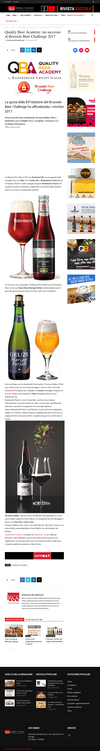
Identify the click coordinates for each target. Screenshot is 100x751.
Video (63, 15)
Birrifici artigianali (75, 15)
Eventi (13, 27)
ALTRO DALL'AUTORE (34, 620)
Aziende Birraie (10, 636)
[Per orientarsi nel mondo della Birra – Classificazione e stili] (41, 704)
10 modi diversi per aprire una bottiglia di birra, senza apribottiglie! (55, 683)
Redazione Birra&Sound (15, 40)
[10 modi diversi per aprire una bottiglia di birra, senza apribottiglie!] (41, 683)
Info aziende (25, 15)
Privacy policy (20, 749)
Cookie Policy (9, 749)
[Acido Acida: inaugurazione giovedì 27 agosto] (34, 631)
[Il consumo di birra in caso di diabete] (41, 694)
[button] (92, 15)
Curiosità (38, 15)
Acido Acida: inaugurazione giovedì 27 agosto (33, 641)
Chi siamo (8, 2)
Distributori (11, 21)
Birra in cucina (51, 15)
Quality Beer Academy (14, 535)
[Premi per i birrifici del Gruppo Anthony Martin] (55, 631)
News (14, 15)
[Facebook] (93, 1)
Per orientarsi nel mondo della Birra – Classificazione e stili (56, 704)
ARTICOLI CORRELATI (14, 620)
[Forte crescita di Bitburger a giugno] (14, 631)
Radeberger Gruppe (42, 535)
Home (8, 15)
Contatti (16, 2)
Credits (28, 749)
